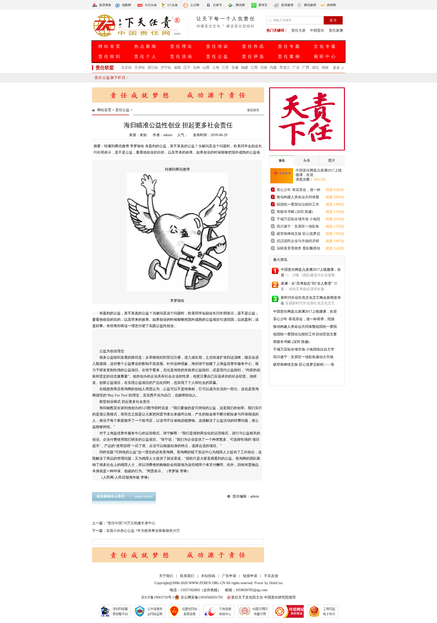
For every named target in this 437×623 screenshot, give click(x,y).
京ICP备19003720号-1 (157, 597)
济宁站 (166, 67)
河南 (263, 67)
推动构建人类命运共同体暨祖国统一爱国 (305, 327)
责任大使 (298, 30)
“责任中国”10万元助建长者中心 (130, 523)
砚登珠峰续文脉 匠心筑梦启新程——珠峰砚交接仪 (298, 234)
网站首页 (110, 46)
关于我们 (166, 576)
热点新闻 (146, 46)
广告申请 (229, 576)
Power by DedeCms (268, 583)
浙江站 (152, 67)
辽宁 (186, 67)
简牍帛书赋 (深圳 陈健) (295, 212)
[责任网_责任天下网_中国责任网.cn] (137, 36)
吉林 (196, 67)
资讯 (282, 160)
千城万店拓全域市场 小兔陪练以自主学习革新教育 (298, 219)
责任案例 (289, 56)
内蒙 (273, 67)
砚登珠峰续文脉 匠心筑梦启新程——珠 (303, 364)
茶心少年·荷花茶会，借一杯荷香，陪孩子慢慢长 (298, 190)
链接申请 (250, 576)
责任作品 (253, 46)
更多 (336, 68)
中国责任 (317, 30)
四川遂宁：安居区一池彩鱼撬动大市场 (298, 227)
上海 (215, 67)
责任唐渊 (336, 30)
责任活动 (181, 56)
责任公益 (217, 56)
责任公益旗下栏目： (112, 78)
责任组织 (110, 56)
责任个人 (146, 56)
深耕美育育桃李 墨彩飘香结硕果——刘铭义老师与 (298, 249)
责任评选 (253, 56)
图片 (331, 160)
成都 (177, 67)
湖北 (315, 67)
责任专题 (289, 46)
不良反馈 (271, 576)
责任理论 (181, 46)
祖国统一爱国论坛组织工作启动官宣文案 (298, 205)
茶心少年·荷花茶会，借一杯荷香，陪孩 (304, 319)
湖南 (325, 67)
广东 (296, 67)
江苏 (225, 67)
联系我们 (187, 576)
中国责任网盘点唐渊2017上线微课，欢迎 (305, 311)
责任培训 (217, 46)
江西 (254, 67)
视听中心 (325, 56)
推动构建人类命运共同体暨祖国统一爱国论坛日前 (298, 198)
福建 (244, 67)
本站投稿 (208, 576)
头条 (306, 160)
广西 (305, 67)
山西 (206, 67)
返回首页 (253, 110)
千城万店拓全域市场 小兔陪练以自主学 (303, 349)
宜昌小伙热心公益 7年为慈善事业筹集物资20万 (143, 531)
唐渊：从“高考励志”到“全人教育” (307, 283)
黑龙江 (284, 67)
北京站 (126, 67)
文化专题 (325, 46)
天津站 (139, 67)
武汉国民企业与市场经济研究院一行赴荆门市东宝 (298, 241)
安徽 (234, 67)
